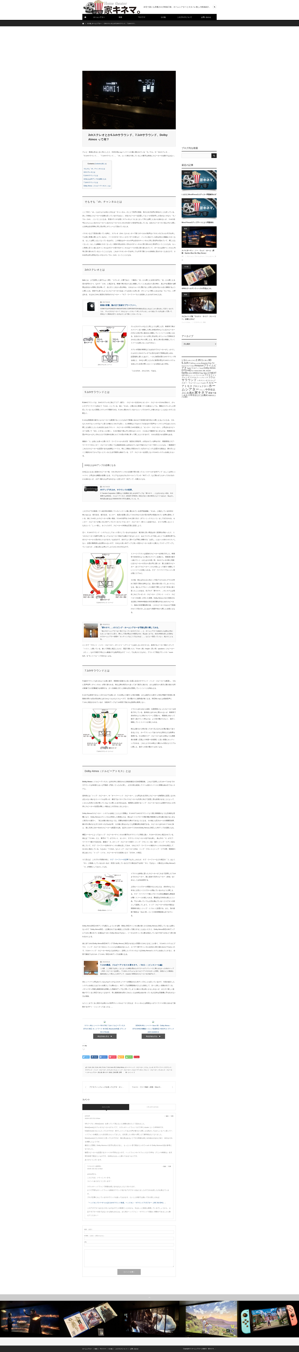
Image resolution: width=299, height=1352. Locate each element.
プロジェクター (200, 386)
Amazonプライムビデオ (199, 366)
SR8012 (196, 373)
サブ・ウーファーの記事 (119, 859)
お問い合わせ (206, 17)
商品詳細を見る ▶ (105, 1036)
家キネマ (105, 1072)
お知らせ (187, 172)
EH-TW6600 (195, 370)
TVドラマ (141, 17)
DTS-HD (186, 370)
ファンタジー (209, 256)
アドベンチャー (199, 256)
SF (182, 256)
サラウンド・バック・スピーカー (95, 1070)
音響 (120, 1072)
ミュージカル (186, 322)
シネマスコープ (209, 380)
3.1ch (96, 1067)
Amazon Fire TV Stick (188, 366)
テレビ (115, 1070)
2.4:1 (193, 360)
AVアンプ (197, 368)
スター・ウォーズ (189, 383)
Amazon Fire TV (207, 363)
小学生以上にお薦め (198, 395)
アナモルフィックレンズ (199, 377)
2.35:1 (199, 360)
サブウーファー (159, 1067)
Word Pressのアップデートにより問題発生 (198, 222)
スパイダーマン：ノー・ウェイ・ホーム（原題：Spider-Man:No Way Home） (198, 252)
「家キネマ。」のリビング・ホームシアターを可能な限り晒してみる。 (130, 627)
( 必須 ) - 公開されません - (94, 1235)
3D (209, 360)
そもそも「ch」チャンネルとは (94, 169)
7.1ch (108, 1067)
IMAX (200, 371)
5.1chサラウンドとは (91, 175)
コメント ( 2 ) (106, 1107)
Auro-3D (113, 1067)
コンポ (151, 1067)
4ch (100, 1067)
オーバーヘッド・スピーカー (134, 1067)
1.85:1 (189, 360)
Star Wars (204, 373)
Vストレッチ (191, 375)
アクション (190, 256)
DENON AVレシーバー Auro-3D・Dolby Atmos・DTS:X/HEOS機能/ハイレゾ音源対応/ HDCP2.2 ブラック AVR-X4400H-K (153, 1029)
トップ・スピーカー (124, 1070)
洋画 (204, 322)
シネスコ (200, 380)
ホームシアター (99, 17)
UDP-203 (185, 375)
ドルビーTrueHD (201, 383)
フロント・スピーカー (150, 1070)
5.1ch (104, 1067)
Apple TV (190, 368)
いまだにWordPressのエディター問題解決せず (199, 194)
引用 (172, 1116)
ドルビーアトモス (137, 1070)
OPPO (190, 373)
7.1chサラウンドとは (91, 182)
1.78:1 (184, 360)
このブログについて (184, 17)
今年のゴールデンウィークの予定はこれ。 (197, 288)
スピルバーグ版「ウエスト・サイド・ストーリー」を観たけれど (199, 317)
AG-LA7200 (197, 363)
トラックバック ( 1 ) (152, 1107)
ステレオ (110, 1070)
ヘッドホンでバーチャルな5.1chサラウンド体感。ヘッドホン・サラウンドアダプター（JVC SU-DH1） (127, 1203)
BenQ (201, 368)
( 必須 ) (88, 1229)
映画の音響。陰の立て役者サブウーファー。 (119, 305)
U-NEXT (212, 373)
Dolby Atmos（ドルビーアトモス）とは (97, 186)
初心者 (100, 1072)
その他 (163, 17)
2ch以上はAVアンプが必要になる (95, 179)
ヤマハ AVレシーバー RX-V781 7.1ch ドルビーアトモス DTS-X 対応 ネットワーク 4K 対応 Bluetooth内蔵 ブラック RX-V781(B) (104, 1029)
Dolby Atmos (120, 1067)
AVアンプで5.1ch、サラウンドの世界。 (117, 490)
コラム (146, 1067)
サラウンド (167, 1067)
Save (137, 1057)
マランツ (202, 390)
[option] (30, 1319)
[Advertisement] (149, 48)
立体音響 (115, 1072)
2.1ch (89, 1067)
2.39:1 (205, 360)
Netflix (185, 373)
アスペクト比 (200, 375)
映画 (120, 17)
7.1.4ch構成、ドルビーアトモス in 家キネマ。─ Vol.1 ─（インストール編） (132, 965)
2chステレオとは (89, 172)
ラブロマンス (197, 322)
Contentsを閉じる (100, 164)
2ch (93, 1067)
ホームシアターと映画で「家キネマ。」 (204, 1349)
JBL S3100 (207, 371)
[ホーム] (85, 17)
